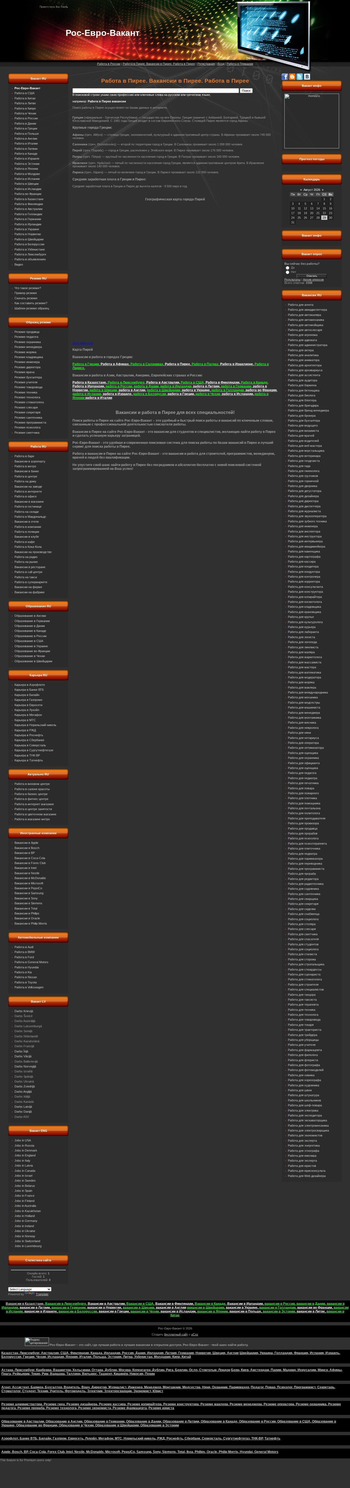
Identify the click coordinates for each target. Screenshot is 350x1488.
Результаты (292, 279)
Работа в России (108, 63)
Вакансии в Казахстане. (25, 1304)
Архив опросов (313, 279)
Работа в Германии (240, 63)
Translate (42, 1294)
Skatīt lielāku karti (82, 343)
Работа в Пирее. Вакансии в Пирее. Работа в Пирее (159, 63)
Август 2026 (312, 189)
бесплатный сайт (176, 1334)
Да (292, 267)
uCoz (194, 1334)
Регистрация (206, 63)
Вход (220, 63)
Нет (293, 272)
